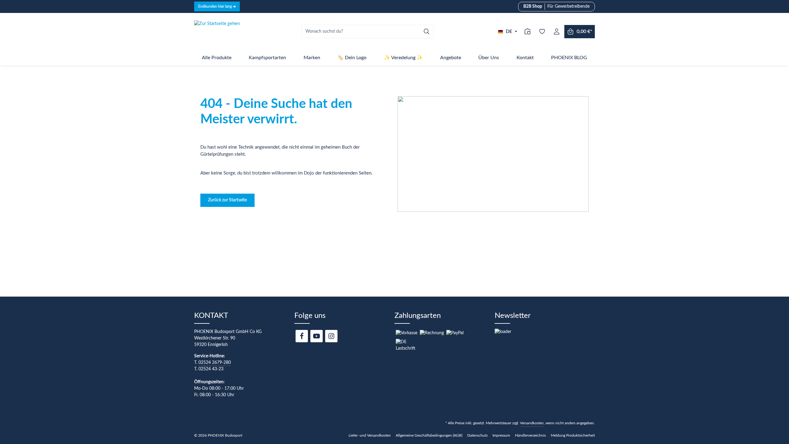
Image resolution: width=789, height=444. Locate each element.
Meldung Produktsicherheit (573, 435)
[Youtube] (316, 336)
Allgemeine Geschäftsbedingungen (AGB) (429, 435)
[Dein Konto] (556, 31)
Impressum (501, 435)
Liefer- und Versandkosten (370, 435)
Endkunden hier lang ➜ (217, 6)
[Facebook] (302, 336)
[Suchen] (426, 31)
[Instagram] (331, 336)
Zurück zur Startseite (227, 200)
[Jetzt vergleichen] (527, 31)
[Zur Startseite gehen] (217, 31)
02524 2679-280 (214, 362)
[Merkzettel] (542, 31)
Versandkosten (532, 423)
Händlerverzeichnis (530, 435)
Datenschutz (477, 435)
